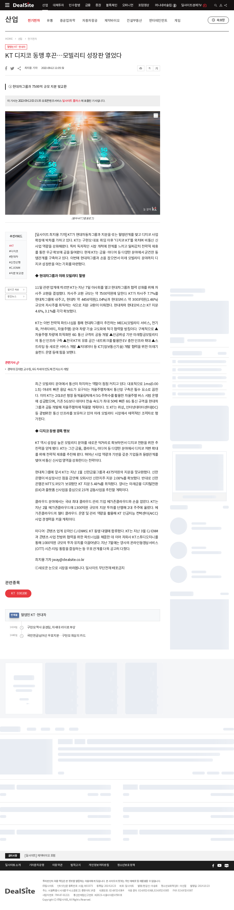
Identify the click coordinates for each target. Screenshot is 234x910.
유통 (50, 20)
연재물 (14, 615)
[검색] (215, 5)
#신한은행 (15, 262)
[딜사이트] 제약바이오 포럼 (40, 855)
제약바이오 (112, 20)
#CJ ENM (14, 268)
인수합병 (74, 5)
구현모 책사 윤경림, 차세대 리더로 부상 (51, 627)
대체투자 (58, 5)
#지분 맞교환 (16, 273)
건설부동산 (134, 20)
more (17, 362)
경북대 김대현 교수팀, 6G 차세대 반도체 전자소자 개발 (37, 369)
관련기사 (10, 362)
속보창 (221, 20)
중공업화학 (67, 20)
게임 (177, 20)
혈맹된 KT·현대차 (16, 47)
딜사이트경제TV (191, 5)
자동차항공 (90, 20)
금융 (88, 5)
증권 (98, 5)
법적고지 (75, 865)
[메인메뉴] (7, 5)
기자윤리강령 (36, 865)
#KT (11, 246)
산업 (45, 5)
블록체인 (111, 5)
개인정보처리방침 (99, 865)
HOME (8, 38)
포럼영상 (143, 5)
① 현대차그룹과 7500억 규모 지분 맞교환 (38, 87)
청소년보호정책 (126, 865)
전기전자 (34, 20)
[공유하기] (225, 5)
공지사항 (12, 855)
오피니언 (127, 5)
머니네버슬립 (163, 5)
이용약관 (57, 865)
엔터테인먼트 (158, 20)
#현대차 (13, 257)
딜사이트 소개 (13, 865)
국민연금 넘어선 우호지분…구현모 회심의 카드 (56, 635)
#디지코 (13, 251)
